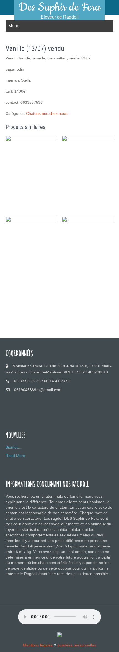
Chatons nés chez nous (46, 113)
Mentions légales (38, 645)
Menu (13, 26)
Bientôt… (14, 447)
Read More (15, 455)
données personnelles (76, 645)
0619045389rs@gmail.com (37, 390)
